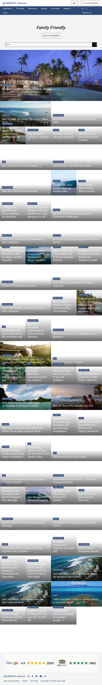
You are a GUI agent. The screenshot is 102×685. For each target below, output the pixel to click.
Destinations (7, 8)
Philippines (6, 85)
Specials (44, 8)
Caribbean (6, 247)
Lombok (56, 130)
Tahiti (55, 595)
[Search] (86, 8)
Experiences (32, 8)
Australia (82, 181)
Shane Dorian (58, 298)
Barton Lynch (32, 203)
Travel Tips (6, 115)
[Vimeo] (45, 676)
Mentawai (57, 181)
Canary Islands (58, 487)
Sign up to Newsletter (12, 681)
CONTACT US (86, 13)
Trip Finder (20, 8)
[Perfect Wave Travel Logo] (14, 3)
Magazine (67, 8)
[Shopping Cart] (82, 8)
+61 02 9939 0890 (91, 3)
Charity (56, 518)
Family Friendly (58, 115)
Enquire (25, 681)
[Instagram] (28, 676)
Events (81, 418)
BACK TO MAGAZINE (51, 36)
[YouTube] (41, 676)
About (5, 13)
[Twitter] (36, 676)
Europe (81, 490)
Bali (4, 162)
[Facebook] (32, 676)
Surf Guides (55, 8)
